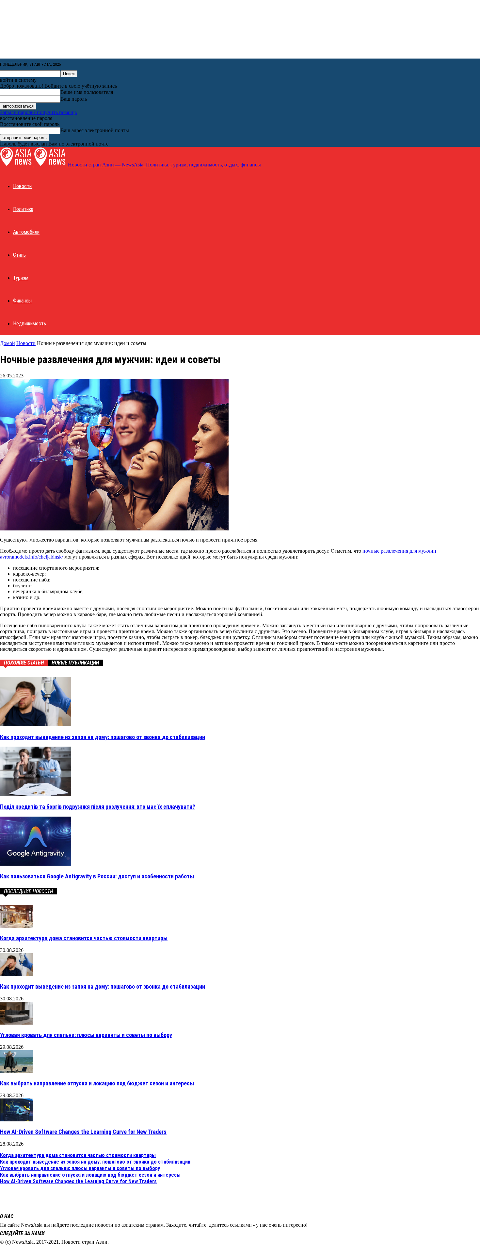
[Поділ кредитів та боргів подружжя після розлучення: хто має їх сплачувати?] (35, 794)
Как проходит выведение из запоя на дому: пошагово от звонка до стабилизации (102, 737)
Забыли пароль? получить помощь (38, 112)
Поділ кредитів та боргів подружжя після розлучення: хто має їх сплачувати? (97, 806)
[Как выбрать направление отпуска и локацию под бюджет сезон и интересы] (16, 1071)
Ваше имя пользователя (86, 92)
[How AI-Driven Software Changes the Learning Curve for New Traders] (16, 1119)
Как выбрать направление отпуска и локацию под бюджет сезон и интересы (97, 1083)
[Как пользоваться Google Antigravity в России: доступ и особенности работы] (35, 864)
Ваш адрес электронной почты (94, 130)
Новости (22, 186)
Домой (7, 343)
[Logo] (17, 164)
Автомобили (26, 232)
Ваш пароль (73, 99)
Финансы (22, 301)
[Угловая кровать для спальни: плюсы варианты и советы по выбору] (16, 1023)
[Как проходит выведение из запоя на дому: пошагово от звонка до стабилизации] (35, 724)
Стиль (19, 255)
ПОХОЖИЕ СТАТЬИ (24, 663)
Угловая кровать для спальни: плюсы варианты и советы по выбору (86, 1034)
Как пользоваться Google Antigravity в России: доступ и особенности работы (97, 876)
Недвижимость (29, 323)
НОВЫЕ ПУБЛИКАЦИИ (75, 663)
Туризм (20, 278)
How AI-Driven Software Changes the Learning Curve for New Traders (83, 1131)
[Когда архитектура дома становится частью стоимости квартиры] (16, 926)
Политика (23, 209)
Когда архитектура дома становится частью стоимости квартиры (84, 938)
